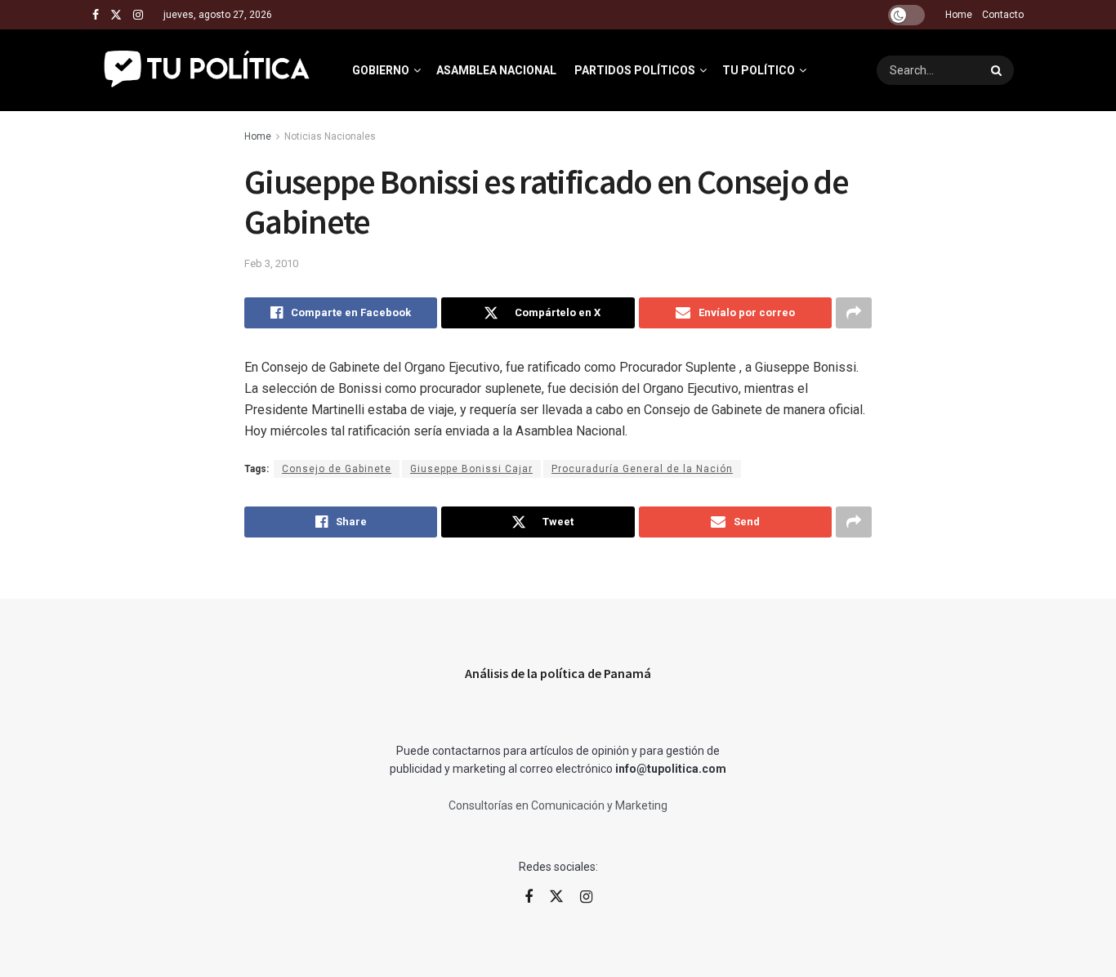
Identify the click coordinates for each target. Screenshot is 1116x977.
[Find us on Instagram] (138, 15)
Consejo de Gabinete (336, 469)
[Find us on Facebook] (95, 15)
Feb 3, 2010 (271, 263)
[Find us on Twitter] (116, 15)
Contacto (1003, 14)
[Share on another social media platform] (854, 312)
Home (958, 14)
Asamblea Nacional (496, 70)
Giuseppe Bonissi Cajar (471, 469)
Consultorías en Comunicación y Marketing (558, 805)
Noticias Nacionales (330, 136)
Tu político (758, 70)
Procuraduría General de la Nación (642, 469)
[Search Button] (998, 70)
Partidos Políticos (634, 70)
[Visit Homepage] (208, 70)
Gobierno (380, 70)
